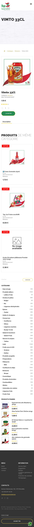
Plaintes (20, 470)
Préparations (7, 359)
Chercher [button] (27, 279)
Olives (6, 324)
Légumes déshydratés (11, 306)
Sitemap (28, 507)
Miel (5, 365)
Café (4, 344)
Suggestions (21, 468)
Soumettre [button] (17, 521)
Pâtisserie (6, 362)
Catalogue (10, 51)
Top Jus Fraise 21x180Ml (11, 214)
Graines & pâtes (8, 298)
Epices (5, 309)
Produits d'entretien (9, 379)
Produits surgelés (9, 356)
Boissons (17, 51)
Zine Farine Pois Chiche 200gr (22, 411)
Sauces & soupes (8, 338)
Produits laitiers (8, 292)
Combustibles (7, 382)
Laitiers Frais (8, 295)
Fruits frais (6, 394)
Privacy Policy (21, 507)
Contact (3, 470)
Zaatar (6, 312)
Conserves (6, 318)
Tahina (6, 341)
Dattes (6, 353)
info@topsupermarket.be (8, 494)
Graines (6, 350)
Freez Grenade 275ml (12, 171)
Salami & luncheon (9, 333)
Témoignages (22, 477)
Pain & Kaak (6, 289)
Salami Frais (8, 335)
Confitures (7, 321)
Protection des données (25, 475)
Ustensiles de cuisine (10, 388)
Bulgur (6, 300)
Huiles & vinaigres (9, 315)
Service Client (22, 466)
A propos (3, 468)
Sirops (6, 373)
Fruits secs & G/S (8, 347)
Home (3, 466)
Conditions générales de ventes (25, 473)
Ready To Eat (8, 330)
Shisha (5, 385)
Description (7, 121)
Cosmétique (7, 376)
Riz (5, 303)
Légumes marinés (10, 327)
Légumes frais (7, 391)
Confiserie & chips (9, 367)
